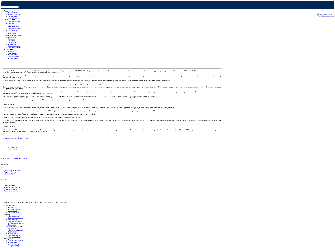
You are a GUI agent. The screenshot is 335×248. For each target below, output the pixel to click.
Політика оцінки (13, 233)
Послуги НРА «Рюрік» (11, 172)
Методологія (12, 232)
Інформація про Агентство (12, 170)
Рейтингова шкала (14, 235)
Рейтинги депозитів (10, 189)
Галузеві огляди (14, 246)
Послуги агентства (14, 209)
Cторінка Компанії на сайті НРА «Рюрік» (16, 138)
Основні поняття (13, 228)
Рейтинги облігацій (10, 186)
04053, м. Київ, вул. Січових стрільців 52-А (14, 158)
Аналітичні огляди (13, 244)
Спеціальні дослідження (15, 240)
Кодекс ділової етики (14, 212)
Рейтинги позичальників (12, 187)
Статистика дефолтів (14, 237)
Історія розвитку (9, 174)
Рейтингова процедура (15, 230)
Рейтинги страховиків (11, 191)
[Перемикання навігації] (1, 167)
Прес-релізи (12, 225)
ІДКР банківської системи (16, 223)
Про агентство (12, 207)
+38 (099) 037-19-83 (22, 11)
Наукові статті (12, 242)
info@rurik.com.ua (20, 9)
